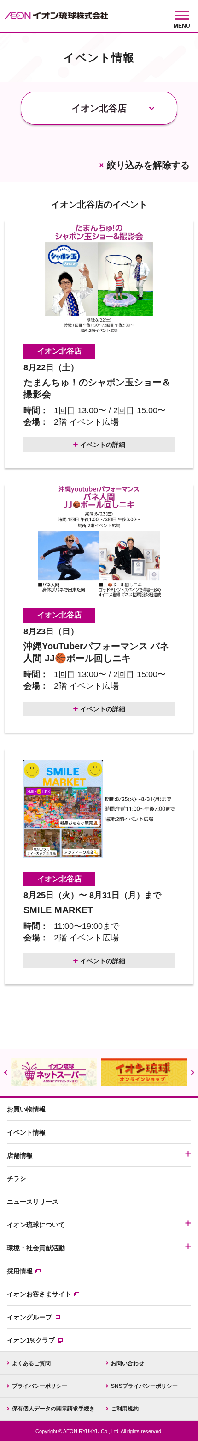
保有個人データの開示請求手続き (53, 1408)
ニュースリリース (32, 1201)
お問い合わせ (127, 1363)
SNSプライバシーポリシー (144, 1386)
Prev (5, 1072)
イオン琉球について (36, 1224)
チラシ (16, 1178)
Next (192, 1072)
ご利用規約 (125, 1408)
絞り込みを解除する (148, 165)
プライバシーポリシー (39, 1386)
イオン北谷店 (59, 351)
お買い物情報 (26, 1109)
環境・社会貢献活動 (36, 1248)
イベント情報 (26, 1132)
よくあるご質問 (31, 1363)
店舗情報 (20, 1155)
